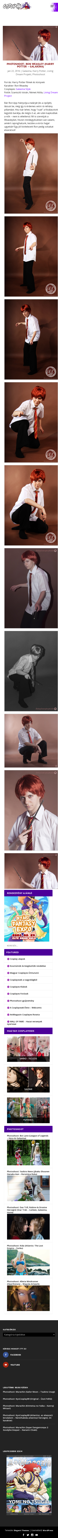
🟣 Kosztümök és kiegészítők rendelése (26, 966)
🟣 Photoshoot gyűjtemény (20, 1000)
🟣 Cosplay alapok (16, 959)
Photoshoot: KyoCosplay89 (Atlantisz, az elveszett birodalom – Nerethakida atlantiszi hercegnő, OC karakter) (28, 1418)
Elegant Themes (21, 1530)
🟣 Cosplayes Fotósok (17, 993)
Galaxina (26, 71)
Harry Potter (39, 71)
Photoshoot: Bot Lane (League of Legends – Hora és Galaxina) (27, 1137)
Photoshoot (38, 74)
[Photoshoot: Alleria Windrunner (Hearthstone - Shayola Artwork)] (28, 1310)
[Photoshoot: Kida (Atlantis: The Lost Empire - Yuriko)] (28, 1274)
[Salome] (28, 1091)
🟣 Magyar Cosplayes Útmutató (23, 973)
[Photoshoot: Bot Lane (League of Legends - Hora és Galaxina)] (28, 1164)
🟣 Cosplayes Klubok (17, 986)
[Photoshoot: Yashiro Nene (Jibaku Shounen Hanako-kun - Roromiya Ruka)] (28, 1200)
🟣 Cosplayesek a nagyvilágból (22, 979)
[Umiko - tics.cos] (28, 1061)
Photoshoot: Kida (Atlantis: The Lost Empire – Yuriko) (25, 1247)
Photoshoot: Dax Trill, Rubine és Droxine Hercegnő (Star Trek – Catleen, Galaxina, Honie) (27, 1210)
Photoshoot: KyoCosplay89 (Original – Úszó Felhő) (27, 1399)
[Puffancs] (28, 1122)
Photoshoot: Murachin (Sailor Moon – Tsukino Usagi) (29, 1391)
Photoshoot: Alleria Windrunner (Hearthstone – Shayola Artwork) (23, 1282)
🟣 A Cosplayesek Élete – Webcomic (24, 1007)
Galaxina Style (23, 89)
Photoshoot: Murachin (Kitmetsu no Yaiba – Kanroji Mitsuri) (28, 1407)
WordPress (48, 1530)
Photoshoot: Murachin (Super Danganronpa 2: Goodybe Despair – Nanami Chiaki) (25, 1428)
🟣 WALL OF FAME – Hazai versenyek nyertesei (24, 1022)
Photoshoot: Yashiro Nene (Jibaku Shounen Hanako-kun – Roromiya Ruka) (28, 1172)
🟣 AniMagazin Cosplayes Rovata (23, 1014)
